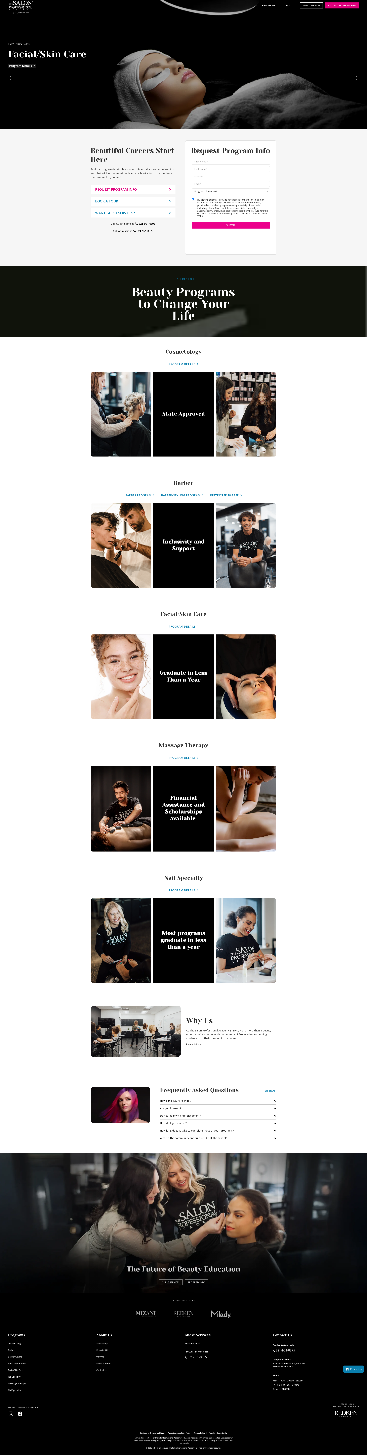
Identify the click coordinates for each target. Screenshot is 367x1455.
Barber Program (138, 495)
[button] (10, 78)
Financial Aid (102, 1350)
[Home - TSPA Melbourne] (21, 5)
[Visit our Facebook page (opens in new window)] (20, 1414)
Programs (268, 5)
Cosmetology (14, 1343)
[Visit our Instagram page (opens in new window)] (11, 1414)
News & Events (104, 1363)
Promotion (356, 1369)
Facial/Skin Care (15, 1370)
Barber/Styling (15, 1356)
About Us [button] (104, 1335)
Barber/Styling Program (180, 495)
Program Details (22, 66)
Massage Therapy (17, 1383)
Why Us (100, 1356)
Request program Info (342, 5)
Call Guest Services (133, 223)
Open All (270, 1090)
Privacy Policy (199, 1433)
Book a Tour (106, 201)
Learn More (193, 1044)
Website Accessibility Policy (179, 1433)
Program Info (196, 1282)
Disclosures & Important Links (152, 1433)
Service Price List (193, 1343)
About (289, 5)
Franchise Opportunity (218, 1433)
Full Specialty (14, 1376)
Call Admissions (133, 232)
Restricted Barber (224, 495)
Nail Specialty (14, 1390)
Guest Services (311, 5)
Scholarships (102, 1343)
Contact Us (101, 1370)
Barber (11, 1350)
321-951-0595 (203, 1357)
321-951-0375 (285, 1350)
